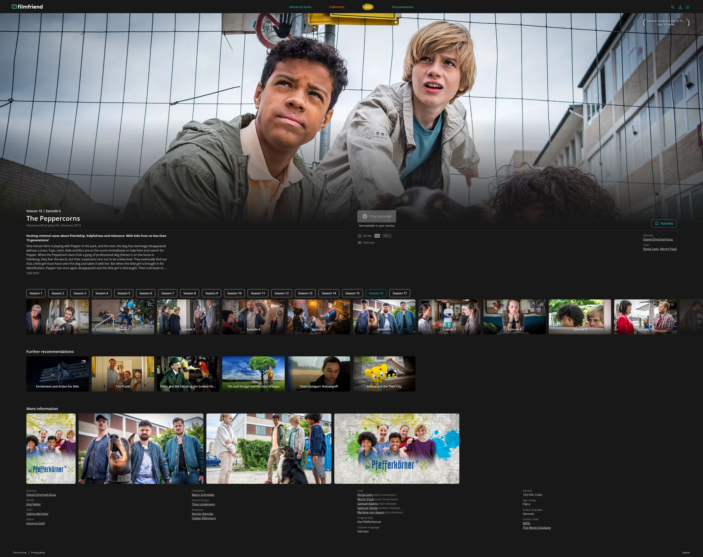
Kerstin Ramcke (202, 514)
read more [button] (32, 272)
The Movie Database (537, 528)
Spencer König (367, 508)
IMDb (526, 523)
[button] (687, 7)
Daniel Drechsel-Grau (658, 239)
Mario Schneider (203, 495)
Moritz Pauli (668, 249)
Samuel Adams (367, 504)
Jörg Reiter (33, 504)
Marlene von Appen (370, 512)
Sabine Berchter (37, 514)
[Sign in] (680, 7)
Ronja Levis (651, 249)
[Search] (673, 7)
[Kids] (368, 6)
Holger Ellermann (204, 518)
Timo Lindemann (203, 504)
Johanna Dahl (35, 523)
